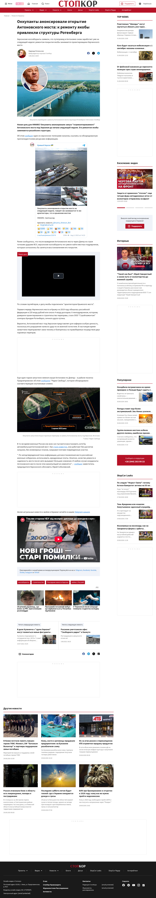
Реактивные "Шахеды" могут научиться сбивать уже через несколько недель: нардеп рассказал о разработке (134, 28)
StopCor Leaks (94, 10)
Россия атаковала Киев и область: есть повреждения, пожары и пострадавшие (19, 793)
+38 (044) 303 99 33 (135, 461)
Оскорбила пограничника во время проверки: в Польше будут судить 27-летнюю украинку (134, 390)
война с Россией (78, 582)
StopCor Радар (110, 10)
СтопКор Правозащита (52, 885)
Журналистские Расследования (55, 888)
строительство (38, 582)
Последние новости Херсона (57, 582)
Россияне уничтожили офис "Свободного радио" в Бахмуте (75, 631)
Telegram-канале (82, 512)
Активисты (47, 892)
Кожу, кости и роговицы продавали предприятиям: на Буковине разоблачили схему (58, 743)
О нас (45, 881)
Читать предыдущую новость (29, 624)
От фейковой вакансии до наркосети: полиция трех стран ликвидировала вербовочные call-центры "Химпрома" (135, 71)
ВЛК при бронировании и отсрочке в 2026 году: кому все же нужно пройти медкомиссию (95, 793)
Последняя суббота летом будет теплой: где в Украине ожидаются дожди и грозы (57, 793)
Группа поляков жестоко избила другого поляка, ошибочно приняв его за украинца (133, 433)
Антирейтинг (126, 10)
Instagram (28, 572)
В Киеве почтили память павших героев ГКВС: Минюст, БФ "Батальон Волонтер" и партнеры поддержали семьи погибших (20, 745)
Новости (56, 10)
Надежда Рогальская (36, 51)
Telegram (78, 570)
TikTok (36, 572)
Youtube (93, 570)
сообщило (45, 380)
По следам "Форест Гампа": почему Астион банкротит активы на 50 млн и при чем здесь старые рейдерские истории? (134, 487)
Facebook (86, 570)
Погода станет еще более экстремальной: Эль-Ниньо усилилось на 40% (135, 411)
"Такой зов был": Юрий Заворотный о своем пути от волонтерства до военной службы (134, 277)
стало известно (60, 446)
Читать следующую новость (72, 624)
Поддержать (129, 4)
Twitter (21, 572)
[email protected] (24, 893)
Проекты (28, 10)
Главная (6, 16)
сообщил (29, 135)
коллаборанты (23, 582)
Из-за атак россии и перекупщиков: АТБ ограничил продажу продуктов (96, 742)
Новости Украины (18, 16)
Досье (80, 10)
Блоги (69, 10)
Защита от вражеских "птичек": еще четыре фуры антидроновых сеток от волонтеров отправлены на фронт (134, 196)
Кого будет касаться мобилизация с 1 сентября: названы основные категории (134, 48)
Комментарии (28, 654)
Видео (42, 10)
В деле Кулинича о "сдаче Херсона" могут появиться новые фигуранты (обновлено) (34, 632)
